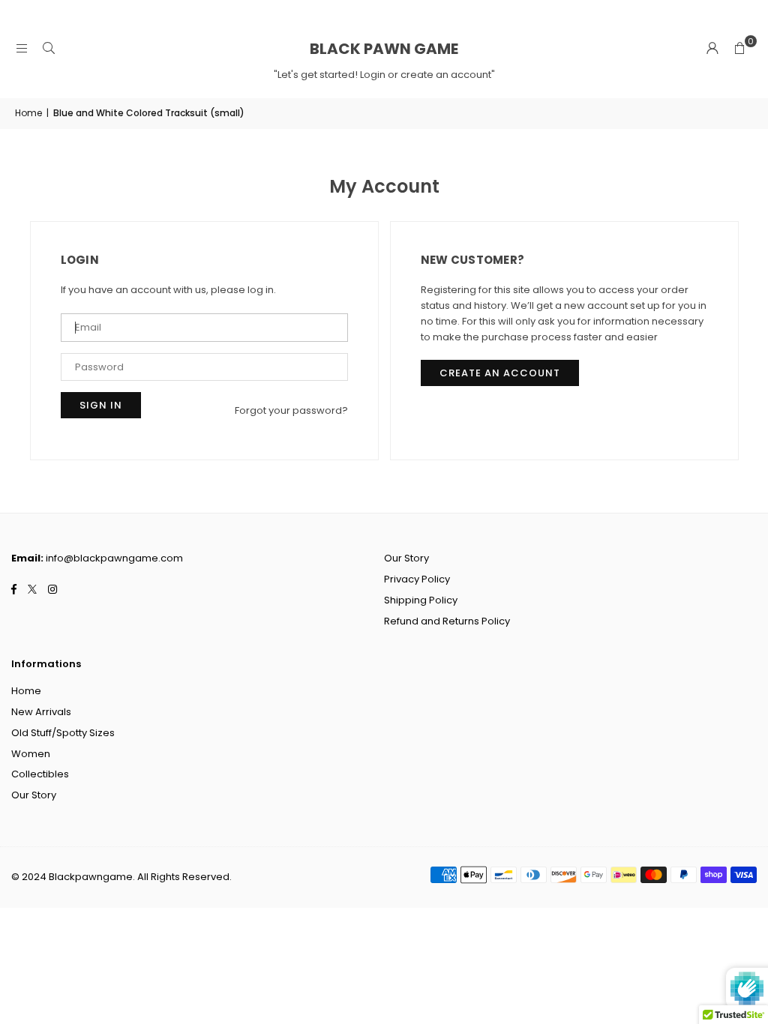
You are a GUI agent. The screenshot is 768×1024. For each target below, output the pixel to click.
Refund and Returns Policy (447, 621)
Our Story (406, 558)
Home (28, 112)
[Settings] (712, 48)
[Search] (48, 48)
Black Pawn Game (384, 48)
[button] (739, 48)
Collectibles (40, 774)
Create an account (500, 373)
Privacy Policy (417, 579)
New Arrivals (41, 712)
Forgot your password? (291, 410)
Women (30, 754)
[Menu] (21, 48)
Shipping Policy (421, 600)
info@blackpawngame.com (114, 558)
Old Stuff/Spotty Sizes (63, 733)
